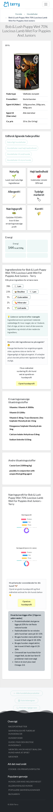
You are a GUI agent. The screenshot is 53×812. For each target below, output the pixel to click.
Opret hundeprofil (26, 383)
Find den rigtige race (28, 707)
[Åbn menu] (45, 4)
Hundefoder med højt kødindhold (22, 148)
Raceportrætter (17, 726)
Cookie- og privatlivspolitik (24, 769)
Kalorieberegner (28, 700)
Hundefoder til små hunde (18, 154)
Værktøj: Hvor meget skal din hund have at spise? (24, 751)
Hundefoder (15, 738)
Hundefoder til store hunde (19, 160)
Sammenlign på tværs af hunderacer (21, 732)
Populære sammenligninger (24, 790)
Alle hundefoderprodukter (27, 693)
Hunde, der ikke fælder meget (24, 781)
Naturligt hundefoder (16, 142)
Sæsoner (13, 756)
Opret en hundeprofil (26, 603)
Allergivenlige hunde (20, 785)
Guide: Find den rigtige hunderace (21, 743)
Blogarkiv (14, 794)
